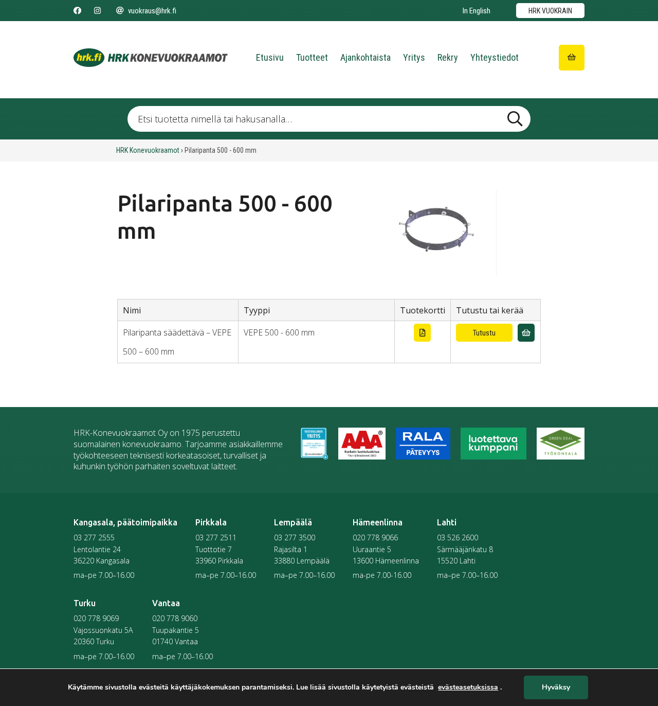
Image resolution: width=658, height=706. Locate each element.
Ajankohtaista (365, 57)
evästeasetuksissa (468, 687)
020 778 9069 (96, 618)
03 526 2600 (457, 537)
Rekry (447, 57)
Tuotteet (312, 57)
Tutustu (484, 333)
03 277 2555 (94, 537)
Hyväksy (556, 688)
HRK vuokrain (550, 11)
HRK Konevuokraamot (147, 150)
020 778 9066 (375, 537)
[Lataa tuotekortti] (422, 333)
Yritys (414, 57)
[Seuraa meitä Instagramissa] (97, 11)
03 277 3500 (294, 537)
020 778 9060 (174, 618)
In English (476, 10)
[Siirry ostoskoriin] (571, 57)
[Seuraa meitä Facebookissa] (77, 11)
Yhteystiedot (494, 57)
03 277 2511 (215, 537)
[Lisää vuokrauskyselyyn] (526, 333)
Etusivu (270, 57)
